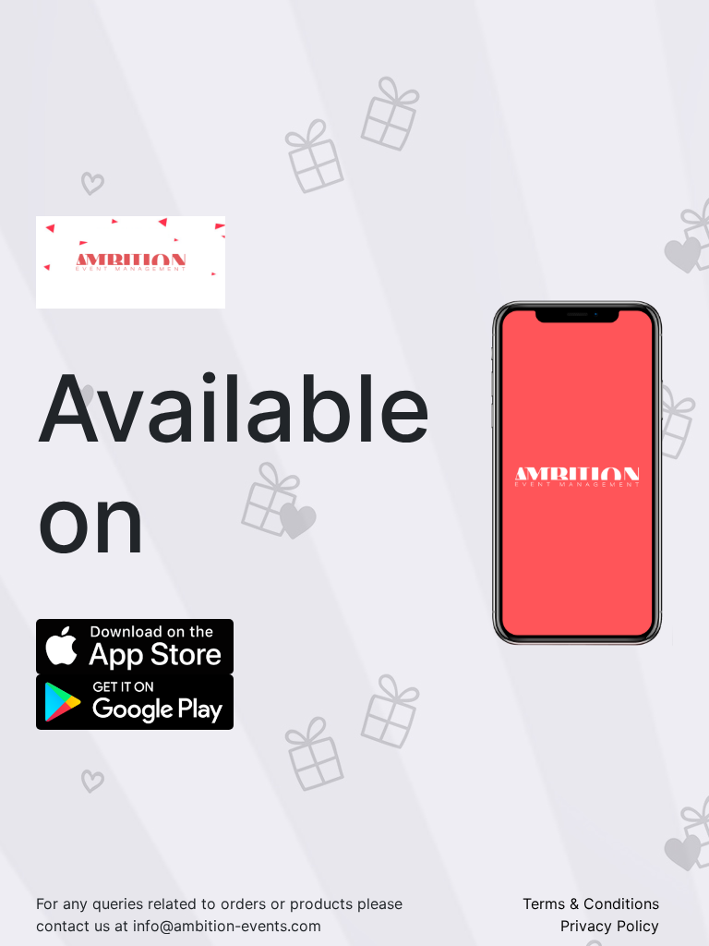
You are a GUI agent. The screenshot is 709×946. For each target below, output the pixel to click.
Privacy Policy (609, 925)
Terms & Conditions (591, 903)
